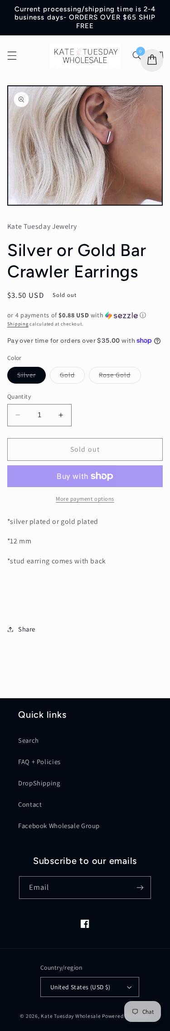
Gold (72, 377)
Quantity (19, 396)
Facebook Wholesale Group (59, 825)
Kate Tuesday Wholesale (71, 1015)
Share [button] (26, 629)
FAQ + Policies (39, 761)
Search (28, 740)
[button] (11, 55)
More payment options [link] (85, 499)
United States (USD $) (80, 987)
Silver (31, 377)
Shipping (18, 324)
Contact (30, 804)
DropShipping (39, 783)
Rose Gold (120, 377)
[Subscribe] (140, 887)
